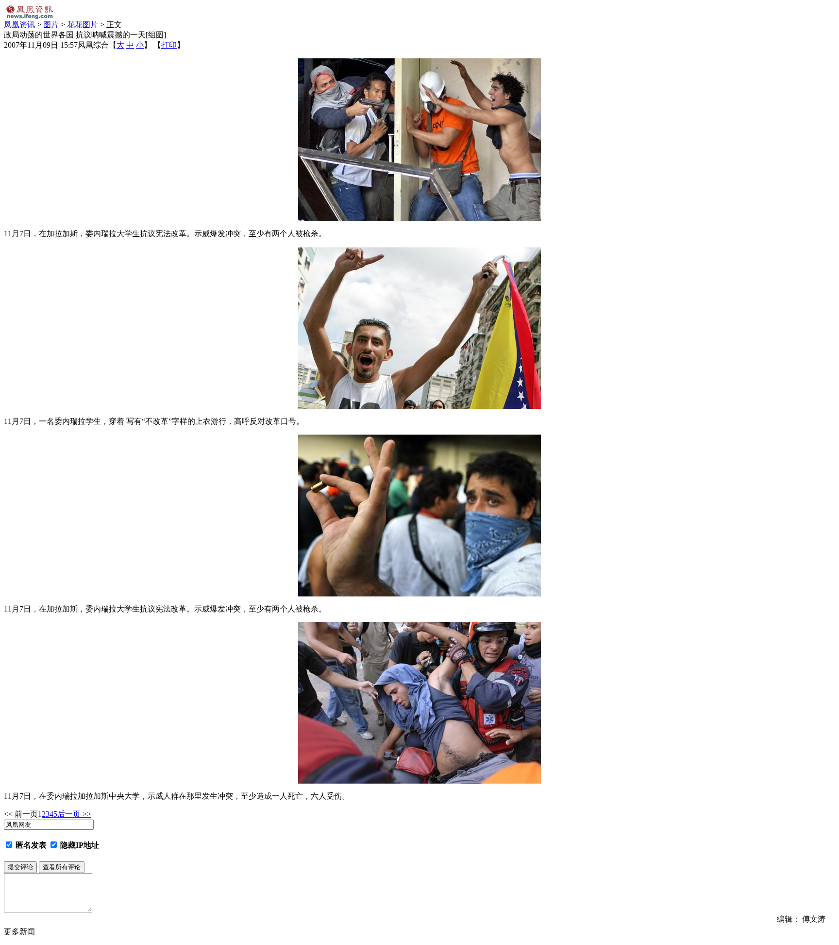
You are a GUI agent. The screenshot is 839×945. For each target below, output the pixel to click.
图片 (51, 24)
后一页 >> (74, 814)
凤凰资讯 (19, 24)
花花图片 (82, 24)
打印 (169, 45)
